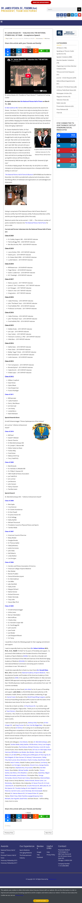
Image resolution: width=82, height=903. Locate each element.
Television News (62, 100)
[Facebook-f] (58, 14)
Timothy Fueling (20, 788)
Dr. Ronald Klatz (42, 670)
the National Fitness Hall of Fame (31, 101)
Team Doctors (10, 711)
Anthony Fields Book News (65, 90)
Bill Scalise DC (44, 786)
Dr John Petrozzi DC (33, 786)
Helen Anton (39, 752)
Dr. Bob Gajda (42, 750)
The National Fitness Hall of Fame (35, 223)
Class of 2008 (9, 501)
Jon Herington (16, 765)
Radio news (60, 103)
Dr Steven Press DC (38, 783)
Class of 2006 (9, 562)
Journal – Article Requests (65, 78)
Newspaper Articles (63, 93)
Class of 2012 (9, 376)
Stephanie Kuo (19, 768)
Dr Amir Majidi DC (31, 788)
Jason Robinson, (22, 775)
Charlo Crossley (32, 760)
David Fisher (23, 798)
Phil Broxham (33, 744)
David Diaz (41, 773)
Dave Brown (41, 760)
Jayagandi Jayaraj (33, 796)
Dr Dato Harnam (19, 757)
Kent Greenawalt (37, 791)
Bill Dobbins (15, 752)
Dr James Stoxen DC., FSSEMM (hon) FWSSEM (24, 38)
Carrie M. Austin (45, 747)
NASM (25, 656)
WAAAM (21, 661)
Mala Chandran (23, 796)
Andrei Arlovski (29, 780)
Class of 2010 (9, 431)
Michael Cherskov (33, 747)
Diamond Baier (45, 778)
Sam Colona (26, 778)
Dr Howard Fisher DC (32, 793)
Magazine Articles (62, 96)
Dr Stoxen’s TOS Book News (65, 87)
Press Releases (61, 109)
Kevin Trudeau (15, 762)
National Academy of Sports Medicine (33, 673)
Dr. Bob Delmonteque (40, 742)
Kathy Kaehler (24, 744)
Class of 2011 (9, 394)
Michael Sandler (23, 770)
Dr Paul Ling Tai (43, 755)
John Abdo (28, 689)
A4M (16, 678)
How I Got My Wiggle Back (34, 725)
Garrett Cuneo (15, 791)
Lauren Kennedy (26, 791)
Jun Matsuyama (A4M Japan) (29, 755)
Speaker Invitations (62, 57)
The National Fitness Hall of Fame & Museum (19, 174)
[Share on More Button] (19, 54)
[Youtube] (79, 14)
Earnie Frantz (11, 697)
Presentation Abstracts (64, 106)
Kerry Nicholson (22, 760)
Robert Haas (14, 796)
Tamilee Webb (14, 744)
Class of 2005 (9, 606)
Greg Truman (19, 725)
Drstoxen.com (52, 879)
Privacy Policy (19, 895)
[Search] (79, 9)
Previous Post (9, 833)
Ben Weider (30, 752)
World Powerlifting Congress (36, 697)
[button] (1, 21)
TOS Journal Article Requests (65, 72)
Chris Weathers (22, 773)
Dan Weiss (13, 773)
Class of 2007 (9, 531)
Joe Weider (22, 752)
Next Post (48, 833)
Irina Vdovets (24, 742)
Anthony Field (32, 723)
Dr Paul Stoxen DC (30, 706)
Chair (58, 113)
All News (8, 825)
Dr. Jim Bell (12, 755)
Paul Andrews (23, 747)
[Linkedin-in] (72, 14)
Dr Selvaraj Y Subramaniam (32, 757)
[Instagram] (68, 14)
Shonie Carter (39, 780)
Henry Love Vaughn (44, 744)
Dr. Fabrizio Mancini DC (18, 793)
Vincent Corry (34, 765)
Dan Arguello (15, 798)
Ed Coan (35, 750)
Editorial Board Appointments (66, 81)
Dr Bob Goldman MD (11, 108)
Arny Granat (29, 768)
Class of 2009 (9, 462)
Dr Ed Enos (19, 728)
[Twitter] (76, 14)
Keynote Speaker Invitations (65, 60)
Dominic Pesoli (17, 778)
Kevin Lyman (12, 760)
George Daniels (44, 765)
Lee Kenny (44, 762)
